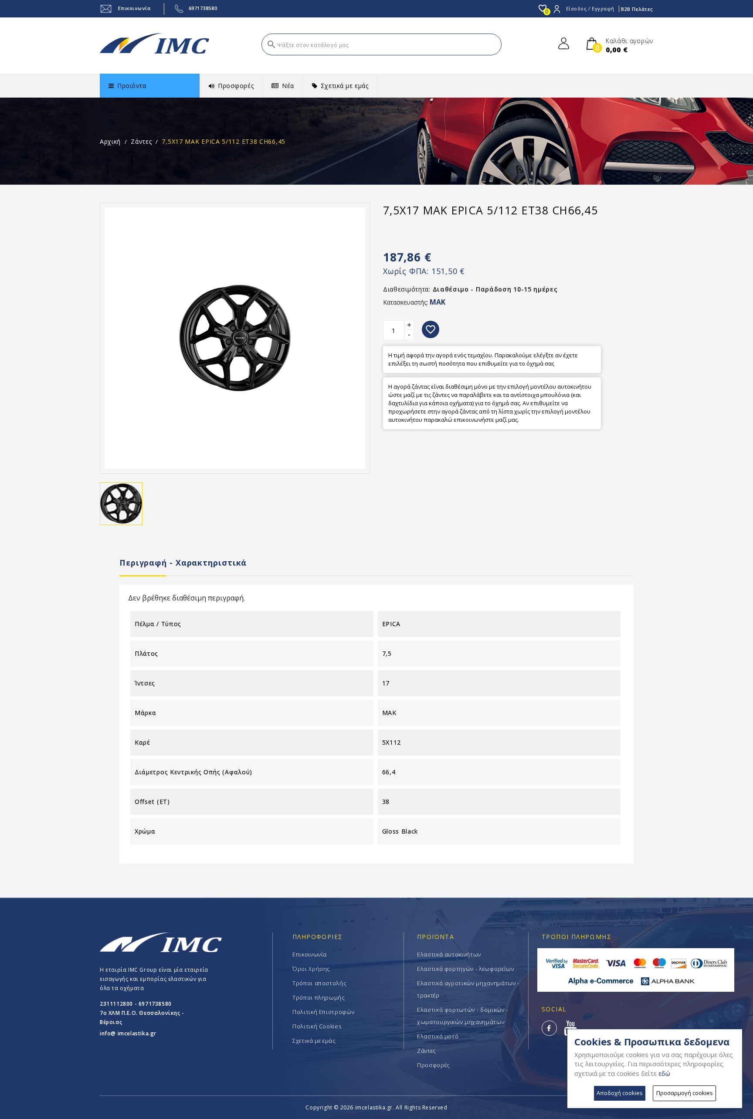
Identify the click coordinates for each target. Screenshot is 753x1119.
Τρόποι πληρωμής (318, 997)
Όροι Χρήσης (311, 969)
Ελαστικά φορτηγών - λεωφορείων (465, 969)
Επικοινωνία (133, 8)
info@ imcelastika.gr (128, 1033)
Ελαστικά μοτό (437, 1036)
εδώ (664, 1073)
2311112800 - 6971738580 (136, 1003)
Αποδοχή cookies (620, 1093)
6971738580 (203, 8)
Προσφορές (433, 1065)
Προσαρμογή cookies (684, 1093)
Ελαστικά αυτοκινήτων (449, 954)
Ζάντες (426, 1051)
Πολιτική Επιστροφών (323, 1012)
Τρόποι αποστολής (319, 983)
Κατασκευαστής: (405, 302)
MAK (437, 302)
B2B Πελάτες (637, 9)
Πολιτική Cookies (316, 1026)
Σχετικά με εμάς (314, 1040)
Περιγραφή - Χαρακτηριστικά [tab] (183, 562)
